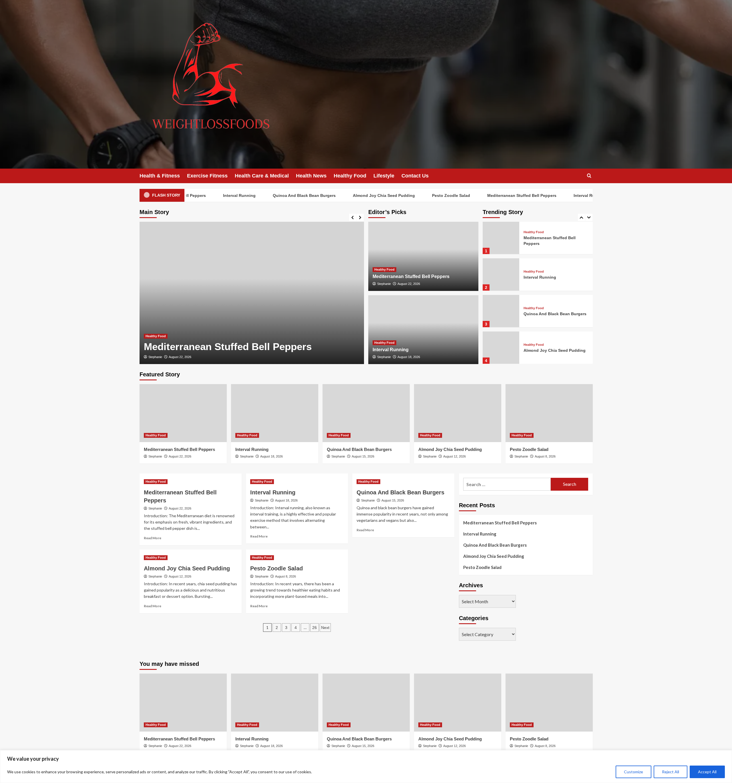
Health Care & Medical (262, 176)
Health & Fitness (160, 176)
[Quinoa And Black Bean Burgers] (501, 311)
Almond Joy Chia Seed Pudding (366, 195)
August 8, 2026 (545, 456)
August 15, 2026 (363, 456)
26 (314, 627)
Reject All (670, 771)
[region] (366, 766)
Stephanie (155, 357)
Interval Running (222, 195)
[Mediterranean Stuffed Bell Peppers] (252, 293)
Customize (633, 771)
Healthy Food (350, 176)
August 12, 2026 (454, 456)
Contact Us (415, 176)
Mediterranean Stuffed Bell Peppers (504, 195)
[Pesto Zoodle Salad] (549, 413)
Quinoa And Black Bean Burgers (286, 195)
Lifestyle (383, 176)
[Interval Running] (423, 329)
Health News (311, 176)
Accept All (707, 771)
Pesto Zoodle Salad (434, 195)
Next (325, 627)
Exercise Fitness (207, 176)
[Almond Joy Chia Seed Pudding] (501, 347)
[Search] (589, 176)
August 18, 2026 (408, 357)
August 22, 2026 (180, 357)
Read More (152, 538)
